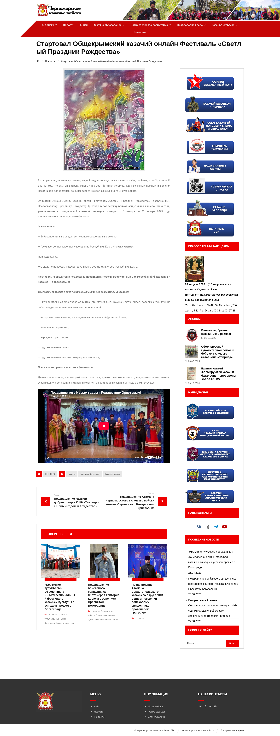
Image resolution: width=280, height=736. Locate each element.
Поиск (232, 643)
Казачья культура (112, 474)
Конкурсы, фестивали (90, 474)
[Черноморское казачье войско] (59, 10)
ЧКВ (96, 706)
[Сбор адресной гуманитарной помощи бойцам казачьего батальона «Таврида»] (191, 351)
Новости (72, 474)
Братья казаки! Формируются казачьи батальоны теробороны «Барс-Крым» (218, 374)
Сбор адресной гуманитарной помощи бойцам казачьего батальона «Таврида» (217, 352)
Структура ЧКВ (156, 716)
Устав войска (155, 706)
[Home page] (37, 61)
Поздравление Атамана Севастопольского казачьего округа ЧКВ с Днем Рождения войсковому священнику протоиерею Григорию (212, 608)
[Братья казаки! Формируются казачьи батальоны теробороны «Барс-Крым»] (191, 373)
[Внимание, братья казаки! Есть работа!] (191, 335)
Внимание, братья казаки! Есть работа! (216, 332)
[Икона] (212, 269)
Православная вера (105, 615)
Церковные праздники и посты (103, 619)
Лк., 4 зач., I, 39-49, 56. (205, 305)
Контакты (99, 716)
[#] (199, 527)
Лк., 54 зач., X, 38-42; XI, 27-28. (218, 310)
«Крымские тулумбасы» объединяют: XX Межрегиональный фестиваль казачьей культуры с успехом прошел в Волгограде (211, 559)
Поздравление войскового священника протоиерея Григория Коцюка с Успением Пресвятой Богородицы (213, 583)
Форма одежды (156, 711)
